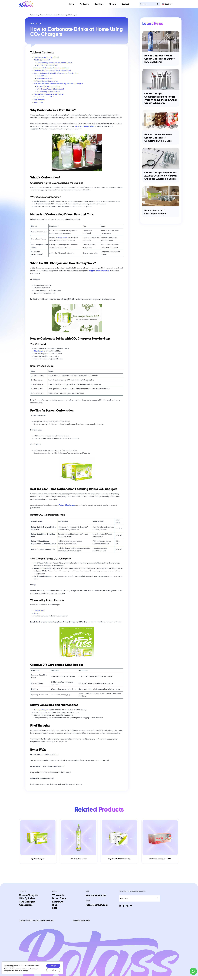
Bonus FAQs (38, 102)
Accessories (25, 905)
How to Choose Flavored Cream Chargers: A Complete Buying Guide (158, 137)
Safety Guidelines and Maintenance (47, 97)
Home (71, 4)
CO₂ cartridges (42, 710)
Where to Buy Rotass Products (48, 92)
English (167, 4)
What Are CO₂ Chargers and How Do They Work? (52, 71)
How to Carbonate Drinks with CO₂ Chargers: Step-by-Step (56, 73)
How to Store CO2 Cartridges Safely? (155, 212)
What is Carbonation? (42, 60)
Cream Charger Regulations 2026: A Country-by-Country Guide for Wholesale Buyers (160, 175)
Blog (54, 905)
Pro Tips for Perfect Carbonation (46, 81)
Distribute (58, 902)
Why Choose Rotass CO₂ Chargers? (50, 89)
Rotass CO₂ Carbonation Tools (48, 86)
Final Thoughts (39, 100)
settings (25, 971)
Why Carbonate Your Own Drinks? (46, 57)
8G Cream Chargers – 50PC (160, 859)
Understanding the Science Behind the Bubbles (54, 63)
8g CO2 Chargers (38, 859)
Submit (157, 898)
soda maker (62, 238)
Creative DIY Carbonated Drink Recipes (48, 94)
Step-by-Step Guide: (45, 78)
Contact (125, 4)
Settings (53, 970)
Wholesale (58, 895)
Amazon (37, 613)
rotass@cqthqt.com (97, 905)
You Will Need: (42, 76)
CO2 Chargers (27, 902)
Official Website (39, 611)
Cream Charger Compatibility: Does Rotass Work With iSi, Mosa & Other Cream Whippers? (160, 98)
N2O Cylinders (27, 898)
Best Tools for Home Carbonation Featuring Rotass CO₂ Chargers (58, 84)
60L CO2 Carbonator (78, 859)
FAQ (54, 908)
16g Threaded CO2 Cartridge (119, 859)
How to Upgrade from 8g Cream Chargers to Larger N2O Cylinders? (159, 59)
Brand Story (59, 898)
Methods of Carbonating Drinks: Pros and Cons (51, 68)
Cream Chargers (28, 895)
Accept (53, 966)
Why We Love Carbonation (47, 65)
